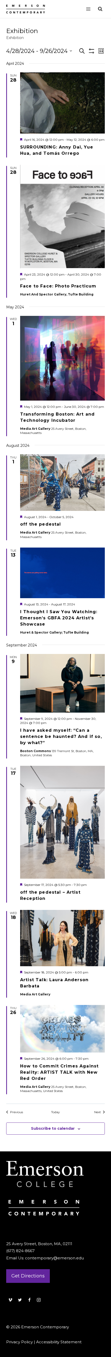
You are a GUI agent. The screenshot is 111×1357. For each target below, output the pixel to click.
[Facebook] (29, 1300)
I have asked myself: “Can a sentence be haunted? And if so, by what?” (61, 736)
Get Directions (28, 1276)
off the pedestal (40, 524)
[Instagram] (39, 1300)
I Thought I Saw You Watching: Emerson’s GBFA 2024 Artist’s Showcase (58, 618)
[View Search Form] (100, 9)
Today (55, 1112)
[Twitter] (20, 1300)
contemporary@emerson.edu (54, 1257)
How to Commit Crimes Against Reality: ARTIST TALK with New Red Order (59, 1072)
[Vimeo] (10, 1300)
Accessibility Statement (59, 1341)
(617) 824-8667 (20, 1250)
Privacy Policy (19, 1341)
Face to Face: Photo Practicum (58, 286)
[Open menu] (88, 9)
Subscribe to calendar (53, 1128)
